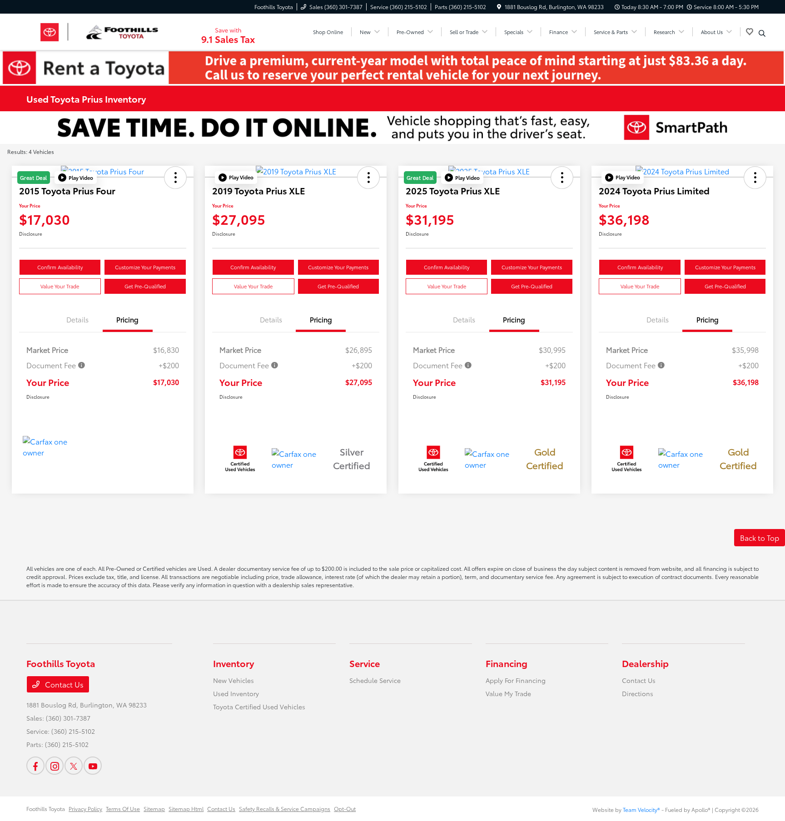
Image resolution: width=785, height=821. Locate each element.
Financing (506, 663)
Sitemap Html (186, 808)
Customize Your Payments (145, 267)
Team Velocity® (641, 809)
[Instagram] (54, 766)
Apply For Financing (516, 680)
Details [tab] (77, 319)
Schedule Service (375, 680)
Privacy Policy (85, 808)
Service (364, 663)
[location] (499, 6)
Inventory (233, 663)
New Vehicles (233, 680)
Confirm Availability (60, 267)
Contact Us (63, 684)
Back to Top (759, 537)
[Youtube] (93, 766)
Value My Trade (508, 693)
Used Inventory (236, 693)
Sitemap (154, 808)
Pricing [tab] (127, 319)
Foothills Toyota (45, 808)
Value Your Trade (59, 286)
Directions (637, 693)
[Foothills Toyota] (104, 30)
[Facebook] (35, 766)
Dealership (645, 663)
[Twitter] (74, 766)
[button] (76, 177)
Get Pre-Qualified (145, 286)
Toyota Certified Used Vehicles (259, 706)
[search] (762, 33)
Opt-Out (345, 808)
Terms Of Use (123, 808)
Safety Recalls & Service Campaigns (284, 808)
